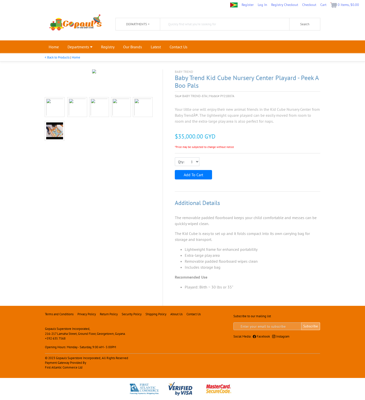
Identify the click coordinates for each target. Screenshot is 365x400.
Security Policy (132, 314)
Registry (107, 46)
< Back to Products (57, 57)
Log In (262, 4)
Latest (156, 46)
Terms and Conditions (59, 314)
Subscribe (310, 326)
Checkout (309, 4)
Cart (323, 4)
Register (248, 4)
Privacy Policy (86, 314)
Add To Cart (193, 174)
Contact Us (178, 46)
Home (54, 46)
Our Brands (132, 46)
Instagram (282, 336)
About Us (176, 314)
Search (304, 24)
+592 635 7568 (55, 338)
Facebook (263, 336)
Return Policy (109, 314)
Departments (79, 46)
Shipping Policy (156, 314)
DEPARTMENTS (136, 24)
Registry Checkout (284, 4)
